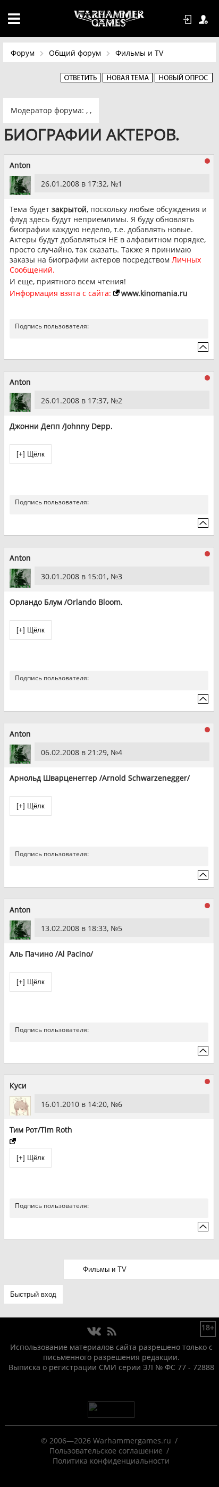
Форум (23, 53)
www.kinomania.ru (154, 293)
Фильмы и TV (139, 53)
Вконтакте (94, 1332)
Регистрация (205, 19)
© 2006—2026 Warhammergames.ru (106, 1440)
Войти (189, 19)
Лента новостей (111, 1332)
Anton (20, 165)
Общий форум (75, 53)
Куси (18, 1085)
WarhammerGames (109, 19)
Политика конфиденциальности (111, 1461)
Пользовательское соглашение (106, 1451)
